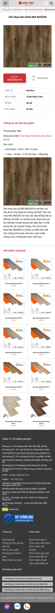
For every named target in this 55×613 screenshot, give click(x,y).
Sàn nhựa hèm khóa (30, 136)
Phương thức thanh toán (11, 555)
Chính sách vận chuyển (36, 548)
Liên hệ (5, 546)
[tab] (27, 578)
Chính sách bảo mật (39, 553)
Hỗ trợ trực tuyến (10, 550)
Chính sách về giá (38, 560)
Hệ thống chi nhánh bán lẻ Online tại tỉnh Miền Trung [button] (27, 590)
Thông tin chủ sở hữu (12, 543)
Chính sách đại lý (37, 539)
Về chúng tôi (8, 539)
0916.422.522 (17, 479)
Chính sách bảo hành (39, 543)
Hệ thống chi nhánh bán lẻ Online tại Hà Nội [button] (23, 578)
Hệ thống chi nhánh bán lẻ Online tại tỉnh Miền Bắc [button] (26, 584)
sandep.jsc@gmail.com (19, 475)
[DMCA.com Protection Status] (10, 510)
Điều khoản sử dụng (12, 560)
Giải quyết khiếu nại (39, 563)
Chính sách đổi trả (38, 556)
